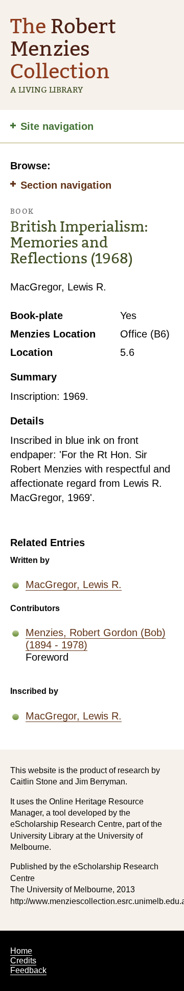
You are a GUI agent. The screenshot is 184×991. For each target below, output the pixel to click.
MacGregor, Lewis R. (74, 584)
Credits (23, 960)
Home (21, 951)
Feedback (28, 970)
